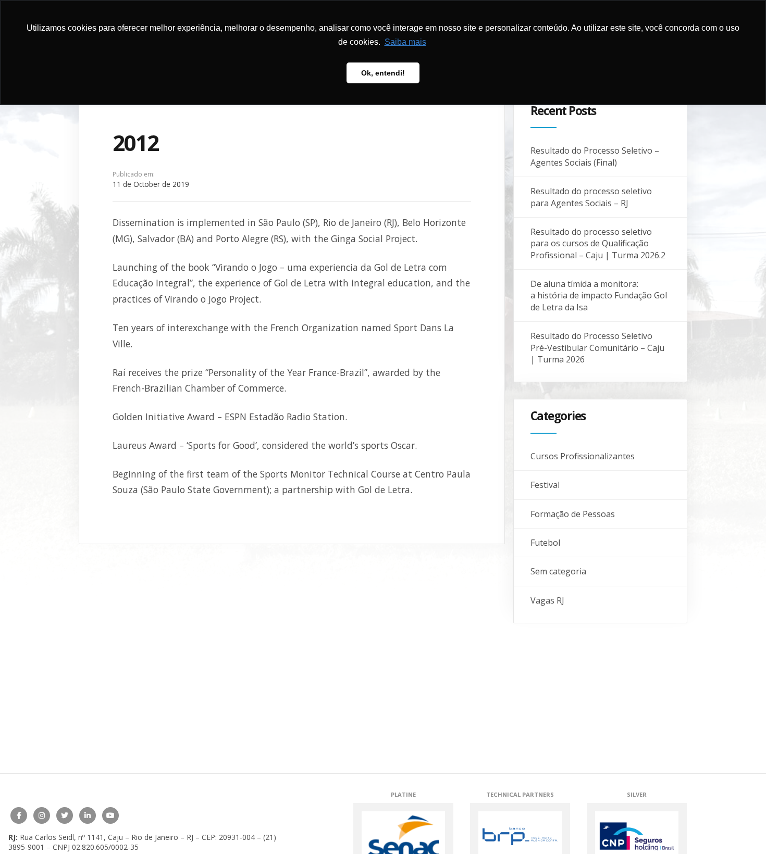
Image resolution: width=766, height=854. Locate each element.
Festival (545, 485)
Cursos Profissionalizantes (582, 456)
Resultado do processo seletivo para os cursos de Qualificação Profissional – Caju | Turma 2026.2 (597, 243)
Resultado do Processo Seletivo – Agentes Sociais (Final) (594, 156)
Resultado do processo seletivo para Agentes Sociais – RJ (591, 196)
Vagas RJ (547, 600)
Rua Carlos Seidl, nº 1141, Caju (71, 837)
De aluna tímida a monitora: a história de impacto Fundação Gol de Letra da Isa (598, 295)
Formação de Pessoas (572, 514)
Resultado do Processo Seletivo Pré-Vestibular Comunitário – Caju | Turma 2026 (597, 347)
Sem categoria (558, 571)
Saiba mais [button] (405, 41)
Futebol (545, 542)
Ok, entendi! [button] (383, 73)
